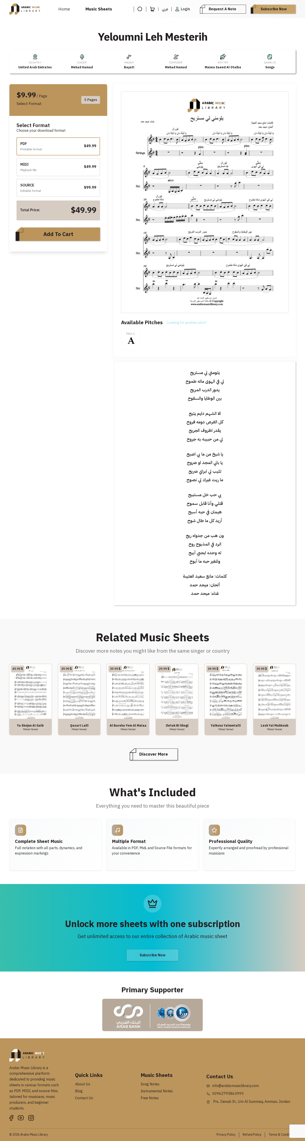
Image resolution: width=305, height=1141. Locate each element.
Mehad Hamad (82, 67)
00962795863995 (228, 1093)
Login (185, 9)
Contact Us (84, 1098)
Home (64, 9)
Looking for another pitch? (187, 322)
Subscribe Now (274, 9)
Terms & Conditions (282, 1134)
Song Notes (150, 1084)
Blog (79, 1091)
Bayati (129, 67)
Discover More (153, 754)
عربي (165, 9)
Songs (270, 67)
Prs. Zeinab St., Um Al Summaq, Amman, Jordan (251, 1101)
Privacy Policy (226, 1134)
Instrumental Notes (157, 1091)
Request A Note (222, 9)
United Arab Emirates (35, 67)
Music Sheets (99, 9)
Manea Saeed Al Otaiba (223, 67)
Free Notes (150, 1098)
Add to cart (58, 234)
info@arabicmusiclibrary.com (235, 1086)
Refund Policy (252, 1134)
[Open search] (140, 9)
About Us (82, 1084)
